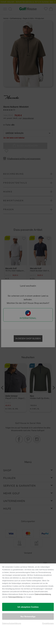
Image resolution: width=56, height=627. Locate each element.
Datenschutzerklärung (43, 594)
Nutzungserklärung (15, 597)
